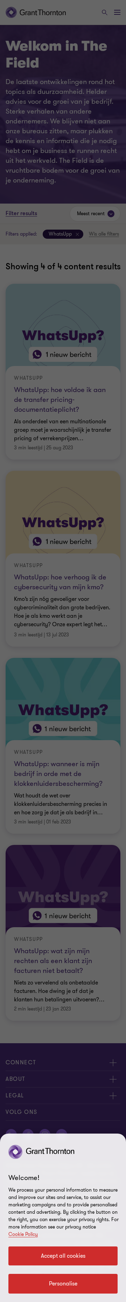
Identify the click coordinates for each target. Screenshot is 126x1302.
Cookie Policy (23, 1234)
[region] (63, 1218)
